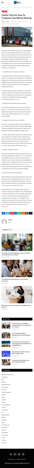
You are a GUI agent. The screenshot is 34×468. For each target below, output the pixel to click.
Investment (5, 410)
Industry (4, 407)
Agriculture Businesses (7, 374)
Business (4, 11)
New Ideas (4, 420)
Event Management (6, 392)
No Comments (6, 24)
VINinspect (5, 206)
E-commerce (5, 387)
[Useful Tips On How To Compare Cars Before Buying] (17, 37)
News (3, 422)
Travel (3, 437)
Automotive (5, 377)
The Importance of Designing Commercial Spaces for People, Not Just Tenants (21, 325)
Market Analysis (6, 415)
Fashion (3, 394)
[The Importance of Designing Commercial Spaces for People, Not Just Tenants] (17, 242)
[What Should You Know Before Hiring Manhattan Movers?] (17, 294)
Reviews (4, 430)
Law (3, 412)
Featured (4, 399)
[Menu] (3, 2)
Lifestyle (4, 440)
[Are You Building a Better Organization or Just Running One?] (6, 335)
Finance (3, 402)
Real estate (4, 427)
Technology (5, 435)
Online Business (6, 425)
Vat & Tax (4, 442)
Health (3, 397)
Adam (7, 21)
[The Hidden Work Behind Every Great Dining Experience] (17, 268)
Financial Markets (6, 404)
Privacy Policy (21, 459)
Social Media (5, 432)
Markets (4, 417)
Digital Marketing (6, 384)
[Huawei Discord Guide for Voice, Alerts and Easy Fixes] (6, 354)
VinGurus (27, 164)
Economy (4, 389)
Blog (3, 379)
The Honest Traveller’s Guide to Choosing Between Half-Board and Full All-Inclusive (21, 343)
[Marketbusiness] (17, 2)
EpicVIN (17, 99)
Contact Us (11, 459)
